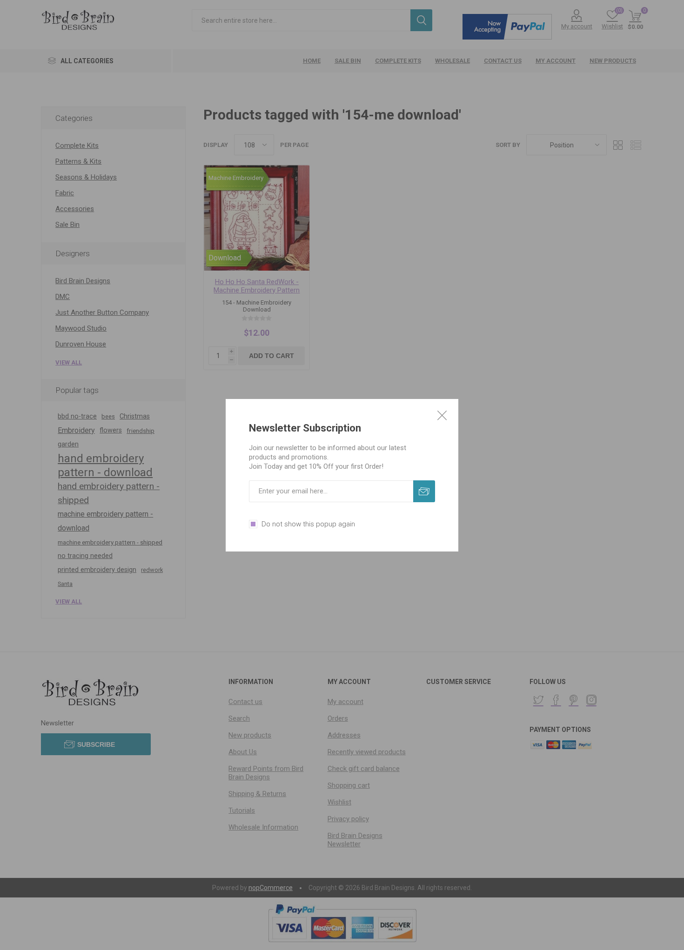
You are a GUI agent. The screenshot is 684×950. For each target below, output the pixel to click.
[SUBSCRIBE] (424, 491)
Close (442, 415)
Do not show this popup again (308, 524)
